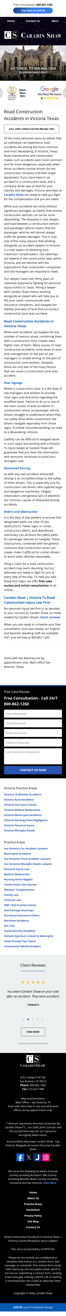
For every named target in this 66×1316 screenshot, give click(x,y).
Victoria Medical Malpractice (22, 810)
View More (33, 1031)
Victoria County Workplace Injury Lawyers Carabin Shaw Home (33, 35)
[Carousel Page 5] (42, 1019)
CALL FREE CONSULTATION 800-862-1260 (31, 128)
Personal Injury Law (16, 869)
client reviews (50, 617)
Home (11, 21)
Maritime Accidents (16, 920)
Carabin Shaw (14, 195)
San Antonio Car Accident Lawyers (26, 848)
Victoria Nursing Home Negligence (26, 820)
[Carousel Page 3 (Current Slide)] (33, 1019)
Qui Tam (9, 925)
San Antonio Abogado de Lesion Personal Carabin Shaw (33, 1145)
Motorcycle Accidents (17, 853)
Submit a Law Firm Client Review (33, 1043)
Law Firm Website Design (33, 1307)
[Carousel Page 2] (28, 1019)
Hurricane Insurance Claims (22, 915)
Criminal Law (12, 900)
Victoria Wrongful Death (19, 830)
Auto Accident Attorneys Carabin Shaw (30, 1141)
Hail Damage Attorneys (19, 910)
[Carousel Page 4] (37, 1019)
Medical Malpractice (17, 874)
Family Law (11, 895)
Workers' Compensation (19, 889)
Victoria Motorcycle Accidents (23, 815)
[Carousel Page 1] (23, 1019)
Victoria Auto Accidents (19, 799)
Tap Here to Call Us (33, 10)
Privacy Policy (33, 1215)
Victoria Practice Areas (20, 788)
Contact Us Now (33, 770)
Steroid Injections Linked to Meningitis (28, 936)
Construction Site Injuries (20, 884)
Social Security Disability (19, 931)
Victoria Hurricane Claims (20, 804)
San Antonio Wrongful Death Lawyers (28, 864)
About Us (33, 1198)
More (55, 21)
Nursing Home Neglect (18, 879)
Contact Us (33, 21)
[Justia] (37, 1157)
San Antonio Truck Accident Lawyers (27, 859)
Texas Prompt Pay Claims (20, 941)
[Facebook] (20, 1157)
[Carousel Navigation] (33, 1019)
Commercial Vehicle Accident (22, 946)
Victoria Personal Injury (19, 825)
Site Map (33, 1221)
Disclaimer (33, 1210)
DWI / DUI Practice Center (20, 905)
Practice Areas (14, 842)
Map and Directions (33, 1098)
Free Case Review (17, 692)
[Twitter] (29, 1157)
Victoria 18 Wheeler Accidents (22, 794)
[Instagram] (46, 1157)
